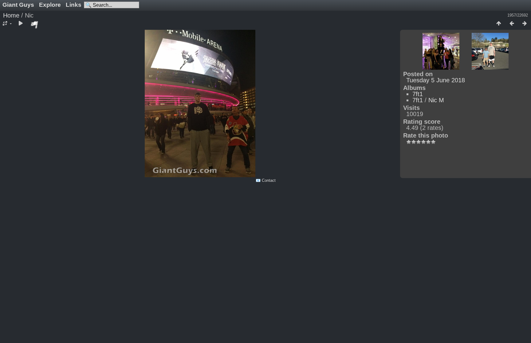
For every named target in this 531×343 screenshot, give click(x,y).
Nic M (436, 100)
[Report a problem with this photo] (34, 25)
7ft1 (417, 94)
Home (11, 15)
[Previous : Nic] (511, 24)
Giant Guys (18, 5)
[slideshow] (20, 24)
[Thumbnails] (498, 24)
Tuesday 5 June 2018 (435, 80)
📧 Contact (266, 180)
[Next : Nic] (524, 24)
